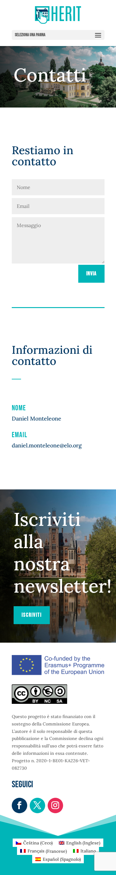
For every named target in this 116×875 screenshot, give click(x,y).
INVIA (91, 273)
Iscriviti (32, 615)
